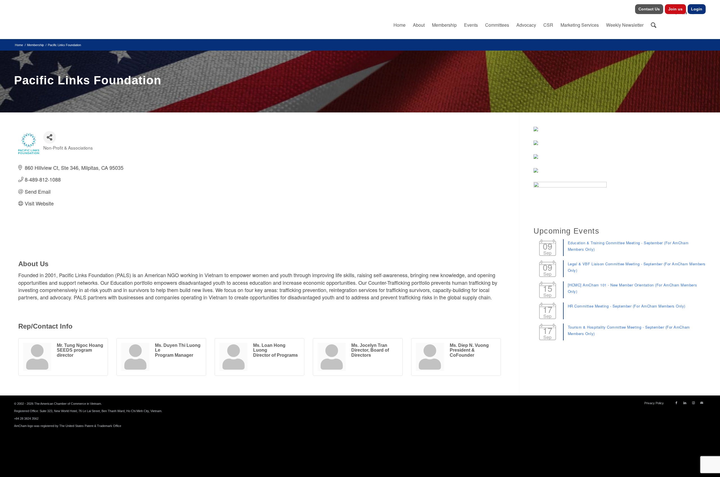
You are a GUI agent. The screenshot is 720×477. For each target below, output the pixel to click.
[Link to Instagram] (693, 403)
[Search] (653, 25)
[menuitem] (649, 9)
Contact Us (649, 9)
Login (696, 9)
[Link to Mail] (702, 403)
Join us (675, 9)
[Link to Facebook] (676, 403)
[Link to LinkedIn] (685, 403)
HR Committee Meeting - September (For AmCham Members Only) (626, 306)
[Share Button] (49, 137)
